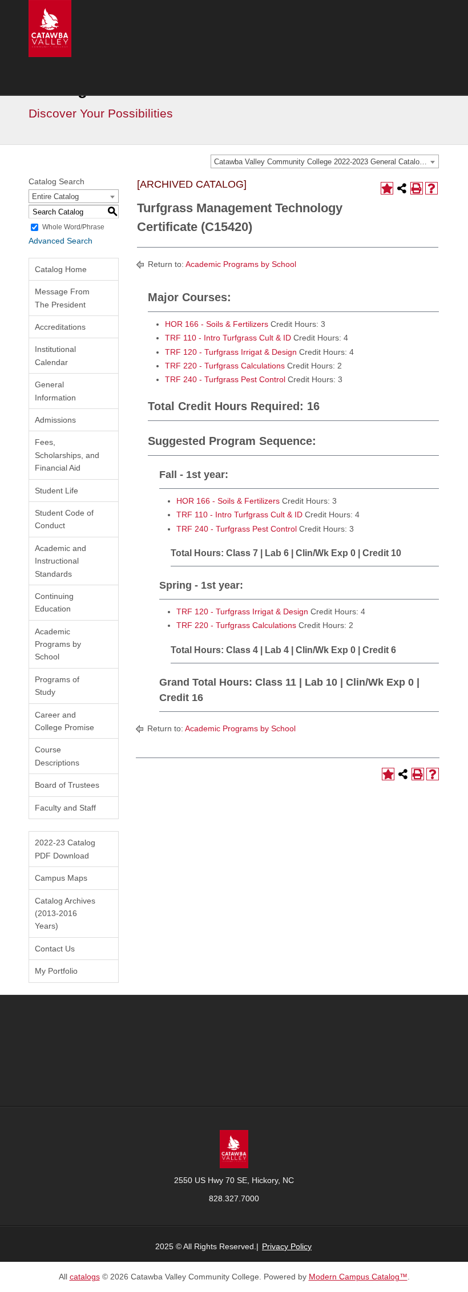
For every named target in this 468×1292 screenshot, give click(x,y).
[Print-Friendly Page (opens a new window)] (416, 188)
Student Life (56, 490)
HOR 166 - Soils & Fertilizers (216, 324)
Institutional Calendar (55, 355)
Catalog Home (61, 269)
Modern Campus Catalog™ (358, 1276)
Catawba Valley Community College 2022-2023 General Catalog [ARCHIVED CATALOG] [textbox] (326, 161)
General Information (55, 391)
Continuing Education (54, 602)
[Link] (234, 1148)
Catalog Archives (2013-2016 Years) (65, 913)
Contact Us (55, 948)
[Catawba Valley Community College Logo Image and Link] (50, 28)
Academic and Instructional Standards (60, 561)
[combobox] (325, 161)
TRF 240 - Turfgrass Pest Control (225, 379)
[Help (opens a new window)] (431, 188)
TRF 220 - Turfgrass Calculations (225, 365)
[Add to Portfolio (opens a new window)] (387, 188)
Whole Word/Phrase (73, 227)
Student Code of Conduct (64, 519)
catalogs (85, 1276)
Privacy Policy (287, 1246)
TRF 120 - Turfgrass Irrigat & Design (231, 352)
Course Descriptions (57, 756)
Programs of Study (57, 685)
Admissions (55, 419)
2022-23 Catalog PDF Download (65, 849)
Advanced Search (60, 240)
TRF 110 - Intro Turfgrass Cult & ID (228, 337)
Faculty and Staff (65, 807)
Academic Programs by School (58, 644)
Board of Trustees (67, 784)
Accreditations (60, 326)
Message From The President (62, 298)
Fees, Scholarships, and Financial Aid (67, 455)
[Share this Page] (402, 188)
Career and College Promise (64, 721)
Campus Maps (61, 877)
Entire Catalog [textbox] (55, 196)
